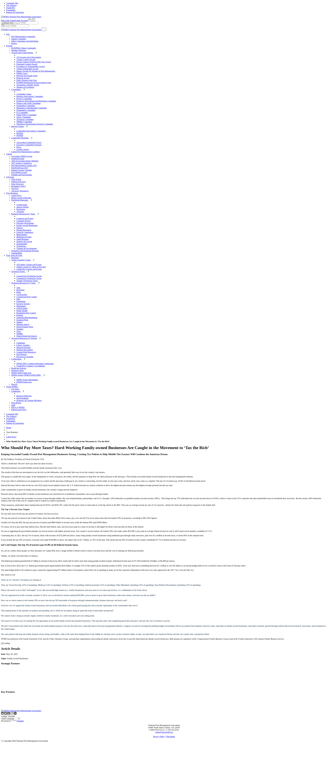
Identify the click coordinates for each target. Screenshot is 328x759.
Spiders (19, 322)
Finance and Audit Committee (28, 103)
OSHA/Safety (22, 308)
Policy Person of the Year (26, 80)
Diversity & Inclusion (25, 223)
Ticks (18, 331)
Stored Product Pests (24, 327)
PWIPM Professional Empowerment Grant (33, 83)
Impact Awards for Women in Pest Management (35, 71)
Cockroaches (21, 294)
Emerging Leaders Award (26, 64)
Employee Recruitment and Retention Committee (36, 101)
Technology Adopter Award (27, 85)
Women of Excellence (25, 87)
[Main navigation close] (44, 29)
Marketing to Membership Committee (31, 108)
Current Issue (21, 205)
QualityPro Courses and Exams (29, 269)
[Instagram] (12, 714)
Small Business (22, 239)
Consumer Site (12, 3)
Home (8, 428)
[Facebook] (9, 714)
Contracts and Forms (24, 218)
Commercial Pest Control (26, 297)
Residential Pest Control (26, 313)
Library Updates (23, 345)
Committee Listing (23, 94)
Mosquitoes (21, 306)
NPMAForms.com (24, 382)
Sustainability (21, 244)
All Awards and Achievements (28, 57)
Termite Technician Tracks (27, 281)
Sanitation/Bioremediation (26, 317)
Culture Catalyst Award (25, 59)
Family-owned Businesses (27, 225)
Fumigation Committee (25, 106)
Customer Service (23, 221)
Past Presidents (22, 398)
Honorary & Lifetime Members (29, 400)
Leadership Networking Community (31, 131)
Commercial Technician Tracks (29, 278)
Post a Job (5, 20)
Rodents (19, 315)
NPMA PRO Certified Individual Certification (35, 364)
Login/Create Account (19, 20)
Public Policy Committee (26, 115)
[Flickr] (15, 714)
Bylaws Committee (24, 99)
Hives (18, 147)
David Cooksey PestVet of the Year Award (33, 62)
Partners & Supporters (15, 12)
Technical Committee (25, 119)
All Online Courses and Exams (29, 264)
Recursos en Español (24, 357)
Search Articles (22, 207)
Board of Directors (24, 396)
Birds (18, 292)
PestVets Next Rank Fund (26, 76)
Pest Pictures (21, 354)
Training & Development (26, 248)
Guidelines (20, 343)
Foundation (10, 10)
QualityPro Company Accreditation (30, 366)
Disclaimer (170, 736)
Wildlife (19, 334)
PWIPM (19, 135)
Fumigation (21, 301)
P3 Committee (22, 112)
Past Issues (20, 209)
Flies (18, 299)
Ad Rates (20, 212)
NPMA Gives (22, 73)
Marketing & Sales (24, 237)
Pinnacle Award (22, 78)
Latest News (11, 437)
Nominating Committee (25, 110)
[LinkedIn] (2, 714)
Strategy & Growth (24, 241)
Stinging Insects (22, 324)
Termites (19, 329)
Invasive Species (23, 304)
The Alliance (11, 5)
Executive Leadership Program (28, 145)
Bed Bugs (20, 290)
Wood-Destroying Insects (26, 336)
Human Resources (23, 230)
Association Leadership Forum (28, 142)
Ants (18, 288)
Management (21, 235)
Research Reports (23, 347)
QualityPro (10, 8)
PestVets (19, 133)
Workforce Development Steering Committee (34, 124)
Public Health (21, 311)
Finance (19, 228)
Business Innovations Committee (29, 96)
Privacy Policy (159, 736)
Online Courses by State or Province (31, 267)
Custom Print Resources (26, 352)
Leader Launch (22, 149)
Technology (21, 246)
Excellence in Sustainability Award (30, 66)
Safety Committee (23, 117)
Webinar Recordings (24, 350)
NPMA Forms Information (27, 380)
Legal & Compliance (24, 232)
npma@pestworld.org (164, 732)
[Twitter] (5, 714)
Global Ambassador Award (27, 69)
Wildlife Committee (24, 122)
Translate (20, 721)
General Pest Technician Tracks (29, 276)
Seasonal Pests (22, 320)
